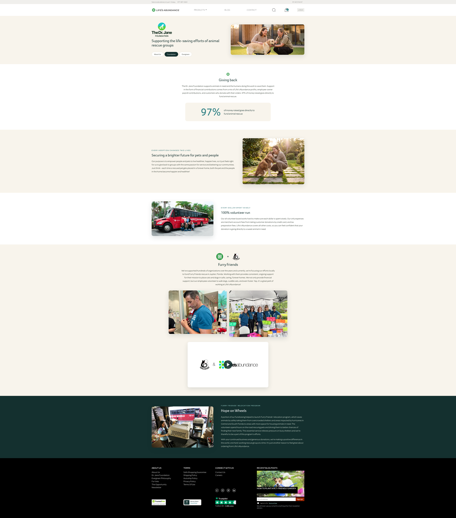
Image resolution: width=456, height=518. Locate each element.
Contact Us (220, 472)
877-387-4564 (182, 2)
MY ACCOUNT (297, 2)
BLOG (227, 9)
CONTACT (252, 9)
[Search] (274, 10)
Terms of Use (273, 503)
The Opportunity (159, 484)
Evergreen (185, 54)
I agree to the (268, 503)
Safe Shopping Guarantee (194, 472)
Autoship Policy (190, 478)
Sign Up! (300, 499)
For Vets (155, 481)
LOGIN (300, 10)
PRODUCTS (199, 9)
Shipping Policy (190, 475)
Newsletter (156, 487)
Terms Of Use (189, 484)
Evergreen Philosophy (161, 478)
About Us (157, 54)
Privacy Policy (189, 481)
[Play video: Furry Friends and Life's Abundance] (228, 364)
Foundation (171, 54)
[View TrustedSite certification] (159, 502)
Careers (218, 475)
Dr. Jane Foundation (161, 475)
